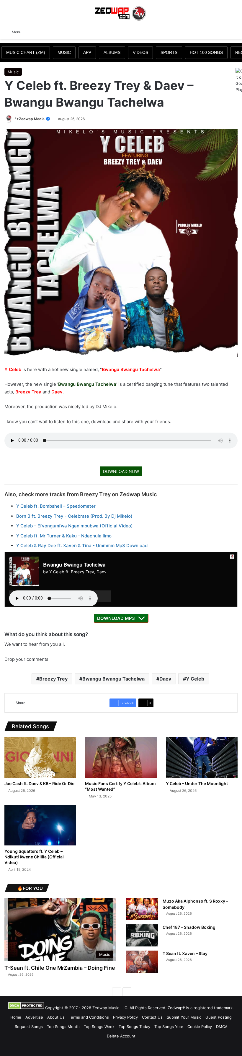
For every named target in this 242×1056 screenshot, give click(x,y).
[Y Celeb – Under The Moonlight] (202, 757)
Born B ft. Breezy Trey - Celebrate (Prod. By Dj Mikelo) (74, 516)
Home (15, 1017)
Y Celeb (12, 369)
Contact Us (152, 1017)
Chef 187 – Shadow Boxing (189, 927)
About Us (56, 1017)
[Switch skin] (224, 31)
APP (87, 52)
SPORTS (169, 52)
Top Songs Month (63, 1026)
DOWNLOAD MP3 (116, 618)
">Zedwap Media (30, 119)
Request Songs (29, 1026)
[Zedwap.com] (121, 12)
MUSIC (64, 52)
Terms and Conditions (89, 1017)
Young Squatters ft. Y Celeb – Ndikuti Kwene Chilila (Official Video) (34, 857)
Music (13, 71)
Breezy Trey (28, 392)
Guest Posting (218, 1017)
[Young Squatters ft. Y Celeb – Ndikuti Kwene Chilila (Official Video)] (40, 825)
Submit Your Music (184, 1017)
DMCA (222, 1026)
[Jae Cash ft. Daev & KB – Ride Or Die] (40, 757)
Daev (57, 392)
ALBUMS (112, 52)
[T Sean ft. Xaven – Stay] (142, 962)
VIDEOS (140, 52)
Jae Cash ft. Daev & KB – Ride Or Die (39, 783)
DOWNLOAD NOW (121, 471)
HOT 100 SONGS (206, 52)
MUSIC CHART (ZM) (25, 52)
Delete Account (121, 1036)
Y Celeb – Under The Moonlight (197, 783)
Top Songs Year (168, 1026)
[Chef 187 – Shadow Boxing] (142, 935)
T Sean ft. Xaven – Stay (185, 953)
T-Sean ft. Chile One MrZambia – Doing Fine (59, 968)
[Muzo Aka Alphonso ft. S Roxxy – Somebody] (142, 909)
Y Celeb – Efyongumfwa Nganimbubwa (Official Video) (74, 526)
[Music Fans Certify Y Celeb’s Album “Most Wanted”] (121, 757)
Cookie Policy (199, 1026)
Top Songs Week (99, 1026)
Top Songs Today (134, 1026)
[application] (60, 596)
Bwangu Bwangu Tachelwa (131, 369)
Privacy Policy (125, 1017)
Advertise (34, 1017)
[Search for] (235, 31)
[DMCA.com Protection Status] (26, 1007)
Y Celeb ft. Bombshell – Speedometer (56, 506)
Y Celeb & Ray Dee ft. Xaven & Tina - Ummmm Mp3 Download (82, 545)
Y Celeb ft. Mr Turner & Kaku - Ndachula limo (64, 536)
